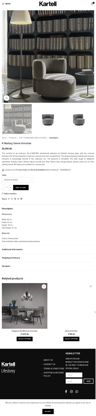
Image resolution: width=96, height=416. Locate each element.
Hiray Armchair (71, 331)
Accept (48, 411)
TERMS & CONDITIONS (54, 368)
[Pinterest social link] (15, 199)
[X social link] (12, 199)
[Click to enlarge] (6, 98)
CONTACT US (49, 364)
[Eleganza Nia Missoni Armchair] (24, 306)
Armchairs (54, 138)
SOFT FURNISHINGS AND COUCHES (33, 138)
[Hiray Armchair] (71, 306)
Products (12, 138)
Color (4, 175)
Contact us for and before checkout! (31, 170)
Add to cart (21, 188)
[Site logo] (48, 4)
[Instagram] (71, 391)
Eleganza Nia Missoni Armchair (25, 331)
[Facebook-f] (66, 391)
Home (4, 138)
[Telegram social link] (21, 199)
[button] (4, 56)
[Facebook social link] (8, 199)
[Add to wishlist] (44, 286)
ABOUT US (48, 360)
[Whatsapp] (77, 391)
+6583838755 (65, 170)
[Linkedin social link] (18, 199)
